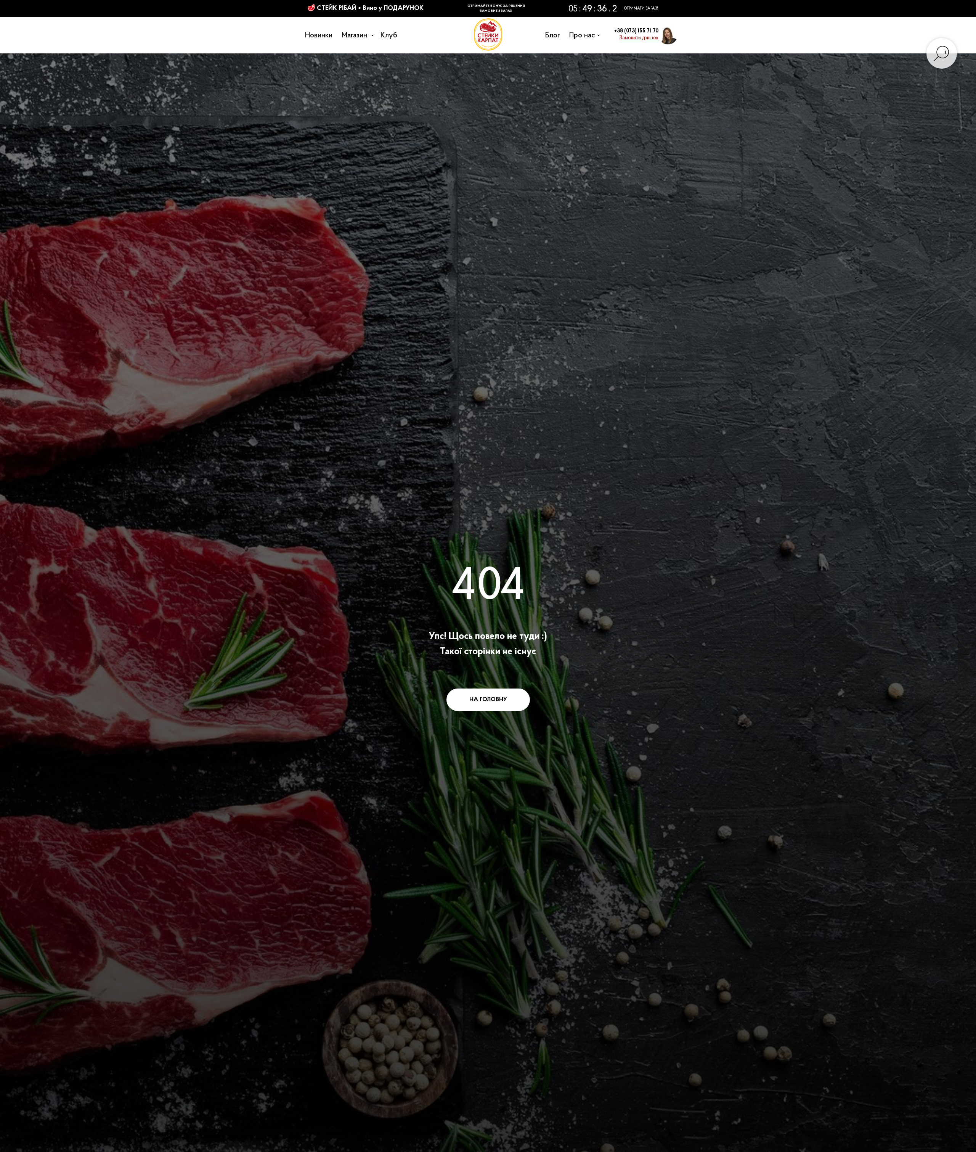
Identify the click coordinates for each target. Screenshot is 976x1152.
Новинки (320, 35)
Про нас (584, 35)
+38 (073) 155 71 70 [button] (636, 31)
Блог (554, 35)
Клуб (390, 35)
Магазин (357, 35)
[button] (638, 38)
